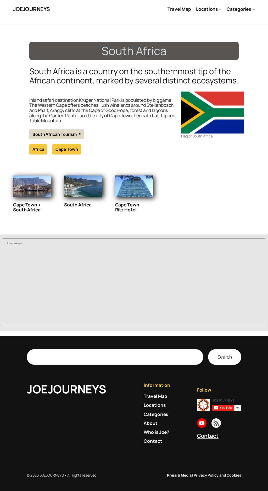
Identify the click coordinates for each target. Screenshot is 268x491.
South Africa (78, 204)
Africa (38, 149)
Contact (208, 435)
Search (224, 357)
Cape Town (66, 149)
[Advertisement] (134, 285)
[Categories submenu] (253, 9)
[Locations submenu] (220, 9)
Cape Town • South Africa (27, 207)
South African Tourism (54, 134)
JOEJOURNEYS (31, 9)
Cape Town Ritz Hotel (127, 207)
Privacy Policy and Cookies (217, 475)
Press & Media (179, 475)
